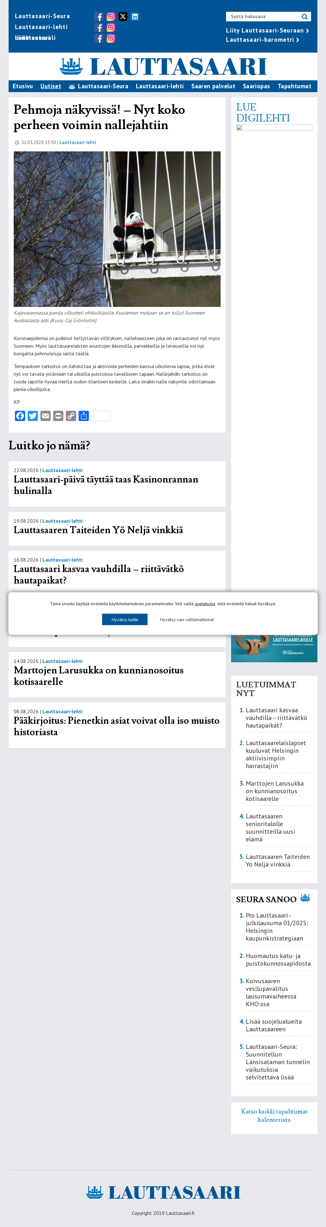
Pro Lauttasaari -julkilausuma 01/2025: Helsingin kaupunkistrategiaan (277, 926)
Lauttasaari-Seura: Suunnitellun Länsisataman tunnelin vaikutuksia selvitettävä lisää (278, 1061)
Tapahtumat (294, 86)
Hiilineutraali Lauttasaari (35, 37)
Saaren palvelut (213, 86)
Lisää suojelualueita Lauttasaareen (274, 1025)
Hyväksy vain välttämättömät (187, 619)
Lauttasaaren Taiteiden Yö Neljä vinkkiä (98, 530)
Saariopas (256, 86)
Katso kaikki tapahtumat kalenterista (274, 1115)
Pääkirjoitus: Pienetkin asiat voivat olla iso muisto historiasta (117, 726)
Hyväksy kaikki (125, 619)
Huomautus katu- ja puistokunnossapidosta (278, 960)
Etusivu (23, 86)
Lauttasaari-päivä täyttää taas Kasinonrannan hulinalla (106, 485)
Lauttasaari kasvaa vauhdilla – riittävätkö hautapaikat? (99, 575)
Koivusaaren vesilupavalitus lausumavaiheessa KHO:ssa (271, 992)
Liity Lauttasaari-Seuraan (265, 30)
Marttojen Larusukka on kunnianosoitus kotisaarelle (99, 676)
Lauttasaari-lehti (41, 27)
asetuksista (205, 603)
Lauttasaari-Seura (42, 16)
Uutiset (50, 86)
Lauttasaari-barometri (260, 39)
